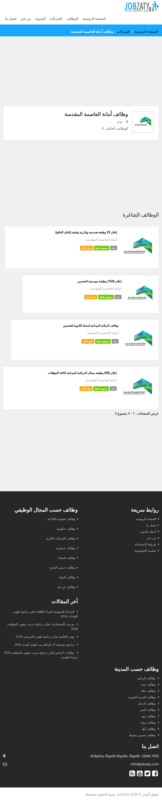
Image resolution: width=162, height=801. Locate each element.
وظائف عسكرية (65, 548)
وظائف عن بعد (66, 587)
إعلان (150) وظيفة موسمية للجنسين (99, 281)
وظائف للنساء (66, 558)
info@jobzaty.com (145, 764)
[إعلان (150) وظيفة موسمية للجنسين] (140, 308)
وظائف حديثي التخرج (62, 567)
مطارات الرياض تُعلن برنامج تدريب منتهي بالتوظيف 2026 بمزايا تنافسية (41, 654)
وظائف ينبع (149, 716)
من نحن (25, 18)
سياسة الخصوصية (145, 550)
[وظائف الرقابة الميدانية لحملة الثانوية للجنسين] (138, 355)
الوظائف (72, 18)
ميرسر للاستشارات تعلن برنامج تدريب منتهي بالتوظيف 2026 (42, 626)
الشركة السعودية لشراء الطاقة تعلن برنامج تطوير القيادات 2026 (45, 614)
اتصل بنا (10, 18)
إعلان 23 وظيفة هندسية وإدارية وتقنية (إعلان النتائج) (86, 232)
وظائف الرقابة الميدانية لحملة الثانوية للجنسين (91, 325)
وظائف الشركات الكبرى (60, 538)
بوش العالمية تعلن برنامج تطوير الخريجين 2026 (45, 636)
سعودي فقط (101, 248)
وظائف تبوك (148, 722)
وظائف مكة (148, 691)
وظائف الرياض (146, 678)
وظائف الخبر (148, 710)
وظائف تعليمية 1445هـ (61, 519)
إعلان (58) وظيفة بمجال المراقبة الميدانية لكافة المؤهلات (82, 373)
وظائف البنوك (66, 577)
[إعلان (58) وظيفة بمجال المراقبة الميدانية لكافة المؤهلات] (137, 404)
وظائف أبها (149, 729)
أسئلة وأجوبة (148, 531)
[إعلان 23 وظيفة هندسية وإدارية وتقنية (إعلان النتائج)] (137, 263)
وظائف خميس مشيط (142, 735)
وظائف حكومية (66, 529)
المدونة (40, 18)
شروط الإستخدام (145, 544)
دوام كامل (86, 248)
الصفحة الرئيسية (93, 18)
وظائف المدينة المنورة (142, 697)
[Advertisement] (81, 76)
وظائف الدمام (147, 703)
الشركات (56, 18)
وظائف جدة (148, 684)
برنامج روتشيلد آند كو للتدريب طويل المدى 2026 (45, 644)
